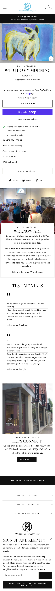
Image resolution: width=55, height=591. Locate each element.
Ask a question (27, 171)
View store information (15, 135)
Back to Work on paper (29, 480)
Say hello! (27, 459)
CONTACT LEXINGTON (27, 504)
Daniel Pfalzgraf (27, 66)
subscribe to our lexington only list (27, 584)
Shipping (18, 79)
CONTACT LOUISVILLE (27, 496)
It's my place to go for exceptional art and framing (25, 305)
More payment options (27, 118)
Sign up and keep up (27, 513)
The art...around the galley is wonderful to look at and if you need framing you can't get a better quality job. (27, 347)
